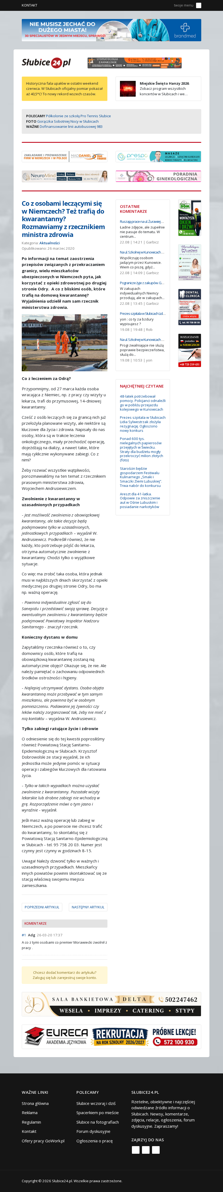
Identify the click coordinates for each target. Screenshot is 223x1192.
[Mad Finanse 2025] (64, 156)
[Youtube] (156, 1150)
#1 (24, 935)
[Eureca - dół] (111, 1036)
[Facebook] (136, 1150)
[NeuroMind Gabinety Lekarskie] (64, 176)
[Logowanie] (150, 5)
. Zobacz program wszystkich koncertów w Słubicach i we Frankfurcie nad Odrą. (155, 91)
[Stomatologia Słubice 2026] (137, 62)
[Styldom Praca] (189, 217)
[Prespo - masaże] (158, 156)
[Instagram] (146, 1150)
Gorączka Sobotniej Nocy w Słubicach (68, 121)
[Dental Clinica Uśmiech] (189, 306)
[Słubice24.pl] (46, 62)
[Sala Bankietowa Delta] (111, 1003)
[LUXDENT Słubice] (189, 262)
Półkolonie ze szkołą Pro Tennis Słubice (78, 115)
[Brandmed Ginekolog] (158, 175)
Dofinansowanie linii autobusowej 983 (71, 126)
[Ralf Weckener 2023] (189, 350)
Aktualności (49, 242)
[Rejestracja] (158, 5)
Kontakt (29, 5)
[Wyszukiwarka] (166, 5)
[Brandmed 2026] (111, 29)
